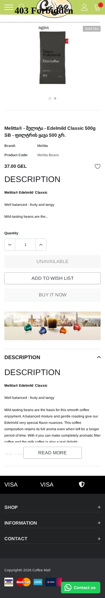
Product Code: (16, 155)
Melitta (42, 146)
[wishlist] (98, 166)
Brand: (10, 146)
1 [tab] (50, 98)
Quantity (11, 233)
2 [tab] (55, 98)
